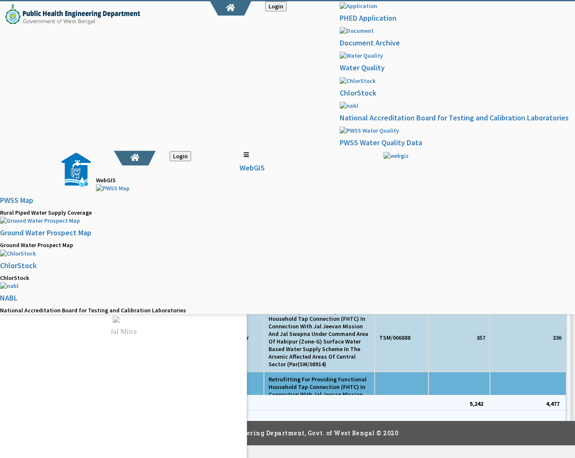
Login (276, 6)
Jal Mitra (123, 332)
